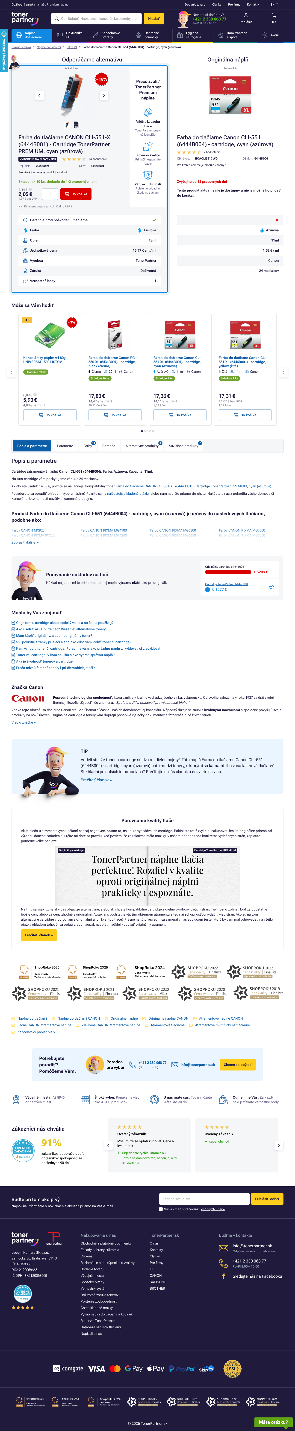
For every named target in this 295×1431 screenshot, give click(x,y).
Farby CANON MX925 (28, 530)
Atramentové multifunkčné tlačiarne (222, 1025)
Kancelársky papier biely (36, 1032)
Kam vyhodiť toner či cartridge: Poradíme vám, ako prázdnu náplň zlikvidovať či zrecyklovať (88, 648)
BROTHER (157, 1288)
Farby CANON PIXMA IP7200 (33, 535)
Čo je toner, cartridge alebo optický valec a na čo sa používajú (64, 623)
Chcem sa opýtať (238, 1065)
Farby (87, 446)
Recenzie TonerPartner (98, 1321)
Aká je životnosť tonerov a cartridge (44, 661)
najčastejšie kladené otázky (128, 494)
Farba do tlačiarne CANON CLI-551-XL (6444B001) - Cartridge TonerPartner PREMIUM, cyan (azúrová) (193, 486)
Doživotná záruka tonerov (99, 1295)
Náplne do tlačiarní (49, 47)
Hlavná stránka (21, 47)
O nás (154, 1243)
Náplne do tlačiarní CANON (79, 1018)
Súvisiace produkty (183, 446)
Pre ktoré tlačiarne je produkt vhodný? (201, 165)
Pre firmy (234, 4)
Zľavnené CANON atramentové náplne (111, 1025)
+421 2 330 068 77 (209, 19)
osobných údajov (213, 1209)
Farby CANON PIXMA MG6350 (173, 535)
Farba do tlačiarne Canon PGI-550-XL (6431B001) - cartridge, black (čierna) (112, 362)
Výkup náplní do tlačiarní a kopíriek (107, 1314)
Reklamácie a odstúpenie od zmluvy (108, 1263)
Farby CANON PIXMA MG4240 (104, 535)
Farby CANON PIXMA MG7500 (242, 530)
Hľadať (154, 19)
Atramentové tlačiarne (168, 1025)
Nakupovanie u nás (98, 1235)
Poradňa (108, 446)
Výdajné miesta (92, 1276)
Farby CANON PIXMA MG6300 (173, 530)
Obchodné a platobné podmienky (106, 1243)
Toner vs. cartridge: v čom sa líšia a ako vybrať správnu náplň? (65, 655)
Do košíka (79, 194)
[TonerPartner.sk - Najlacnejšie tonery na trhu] (25, 19)
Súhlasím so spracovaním (194, 1209)
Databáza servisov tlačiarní (101, 1327)
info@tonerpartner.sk (198, 1065)
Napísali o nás (91, 1334)
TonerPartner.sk (164, 1235)
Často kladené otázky (97, 1308)
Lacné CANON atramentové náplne (44, 1025)
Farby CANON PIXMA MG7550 (242, 535)
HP (152, 1269)
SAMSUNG (158, 1282)
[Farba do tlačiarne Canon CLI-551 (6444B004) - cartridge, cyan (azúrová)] (230, 95)
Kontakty (253, 4)
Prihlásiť (246, 22)
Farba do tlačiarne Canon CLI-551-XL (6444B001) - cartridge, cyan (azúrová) (177, 362)
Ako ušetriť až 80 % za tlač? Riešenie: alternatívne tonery (61, 629)
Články (216, 4)
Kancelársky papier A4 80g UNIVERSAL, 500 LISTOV (44, 360)
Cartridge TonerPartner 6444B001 (226, 584)
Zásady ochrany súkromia (100, 1250)
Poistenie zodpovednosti (99, 1301)
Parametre (65, 446)
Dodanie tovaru (195, 4)
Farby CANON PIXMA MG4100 (104, 530)
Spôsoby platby (92, 1282)
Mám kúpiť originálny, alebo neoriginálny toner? (54, 636)
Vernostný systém (94, 1288)
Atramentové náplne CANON (221, 1018)
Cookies (86, 1256)
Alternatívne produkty (142, 446)
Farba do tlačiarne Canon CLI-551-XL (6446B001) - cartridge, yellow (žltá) (243, 362)
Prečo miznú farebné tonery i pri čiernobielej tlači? (55, 668)
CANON (72, 47)
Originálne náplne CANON (168, 1018)
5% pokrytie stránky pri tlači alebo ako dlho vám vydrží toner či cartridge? (73, 642)
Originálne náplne (124, 1018)
